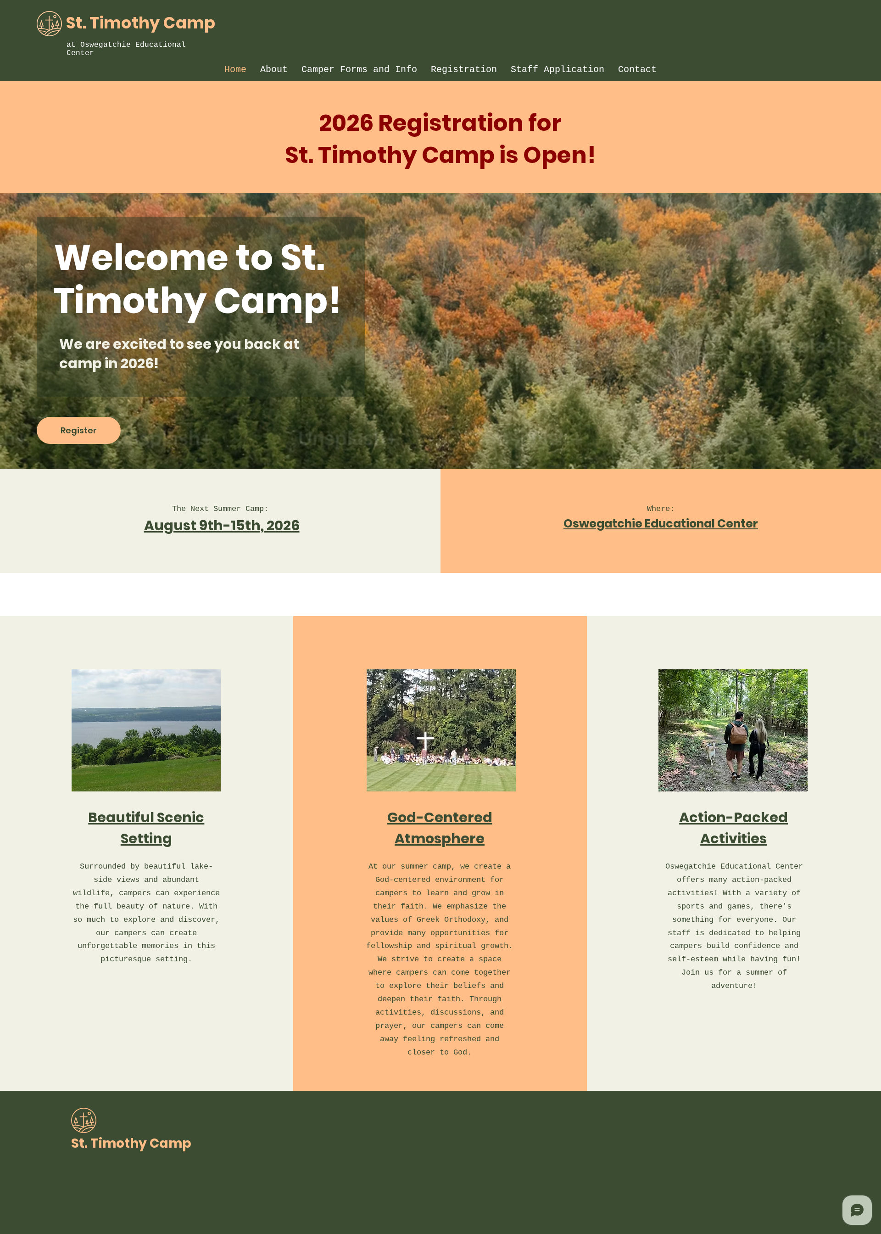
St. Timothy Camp (141, 22)
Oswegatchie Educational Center (660, 524)
